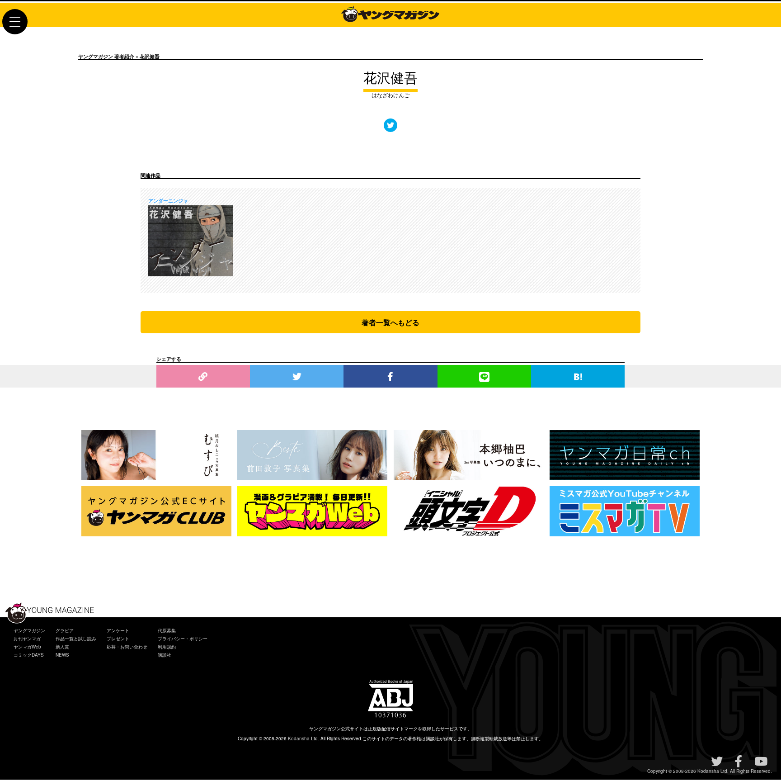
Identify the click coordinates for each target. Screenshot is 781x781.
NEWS (62, 655)
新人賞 (62, 647)
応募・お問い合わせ (127, 647)
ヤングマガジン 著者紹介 (106, 56)
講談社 (164, 655)
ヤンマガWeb (27, 647)
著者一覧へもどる (390, 322)
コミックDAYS (29, 655)
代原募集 (167, 630)
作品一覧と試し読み (76, 638)
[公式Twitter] (390, 125)
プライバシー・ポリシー (182, 638)
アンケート (118, 630)
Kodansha (299, 738)
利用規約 (167, 647)
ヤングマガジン (29, 630)
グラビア (65, 630)
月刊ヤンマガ (27, 638)
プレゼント (118, 638)
